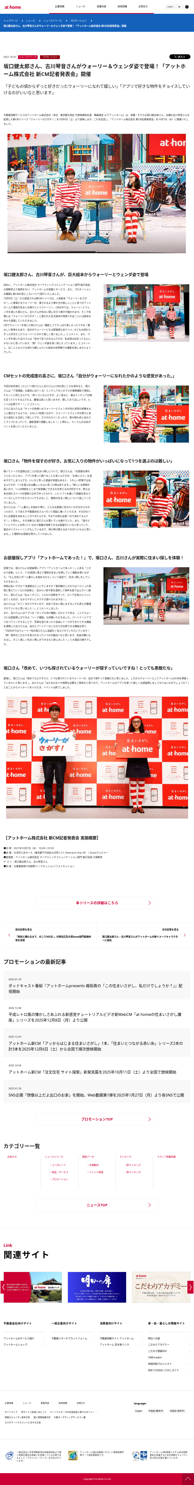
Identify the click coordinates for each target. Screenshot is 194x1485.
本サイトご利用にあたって (34, 1412)
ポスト (181, 56)
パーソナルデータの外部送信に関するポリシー (72, 1412)
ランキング (125, 1156)
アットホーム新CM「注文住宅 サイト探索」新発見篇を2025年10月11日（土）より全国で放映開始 (92, 1072)
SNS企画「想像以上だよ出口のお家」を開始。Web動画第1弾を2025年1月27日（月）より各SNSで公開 (96, 1095)
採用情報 (63, 1403)
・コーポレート (57, 1165)
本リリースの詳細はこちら (97, 902)
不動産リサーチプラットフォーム (69, 1338)
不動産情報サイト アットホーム (117, 1338)
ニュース (80, 6)
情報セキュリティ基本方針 (17, 1417)
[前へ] (3, 1287)
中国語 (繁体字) (156, 1411)
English (138, 1411)
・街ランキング (132, 1172)
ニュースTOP (97, 1205)
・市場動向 (93, 1165)
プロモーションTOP (97, 1119)
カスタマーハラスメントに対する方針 (23, 1422)
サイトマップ (11, 1412)
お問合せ (143, 6)
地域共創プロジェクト (160, 1363)
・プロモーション (58, 1179)
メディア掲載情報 (166, 1156)
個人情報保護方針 (42, 1417)
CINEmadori (155, 1357)
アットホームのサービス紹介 (19, 1338)
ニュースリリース (54, 1156)
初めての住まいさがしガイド (163, 1370)
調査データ (88, 1156)
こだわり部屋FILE (157, 1351)
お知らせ (12, 1156)
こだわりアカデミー (158, 1344)
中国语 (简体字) (177, 1411)
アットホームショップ (15, 1344)
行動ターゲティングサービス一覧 (70, 1417)
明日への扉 (154, 1338)
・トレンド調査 (95, 1172)
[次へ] (190, 1287)
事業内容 (101, 6)
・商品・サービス (58, 1172)
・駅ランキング (132, 1165)
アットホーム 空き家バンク (114, 1344)
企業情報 (59, 6)
